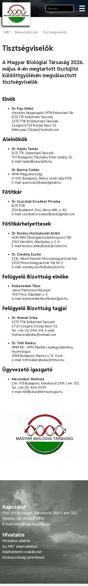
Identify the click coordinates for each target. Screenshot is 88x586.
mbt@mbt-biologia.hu (33, 524)
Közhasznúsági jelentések (23, 557)
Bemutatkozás (26, 32)
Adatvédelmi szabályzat (22, 551)
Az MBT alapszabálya (19, 546)
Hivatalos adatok (16, 540)
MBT (7, 32)
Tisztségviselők (54, 32)
